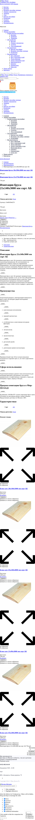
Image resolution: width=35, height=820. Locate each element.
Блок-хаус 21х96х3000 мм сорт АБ (13, 651)
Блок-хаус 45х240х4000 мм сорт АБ (14, 570)
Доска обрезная (15, 59)
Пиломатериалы (9, 23)
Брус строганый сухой (17, 57)
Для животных (11, 48)
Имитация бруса (16, 62)
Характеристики (9, 246)
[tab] (19, 245)
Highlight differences (11, 791)
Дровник (6, 13)
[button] (30, 816)
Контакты (7, 70)
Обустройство (11, 39)
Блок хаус (14, 67)
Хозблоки (7, 21)
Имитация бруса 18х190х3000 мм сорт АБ (16, 170)
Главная (6, 30)
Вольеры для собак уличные (12, 10)
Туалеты (6, 20)
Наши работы (8, 68)
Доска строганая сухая (17, 60)
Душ (5, 15)
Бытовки (6, 8)
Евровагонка (15, 65)
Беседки (6, 7)
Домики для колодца (10, 12)
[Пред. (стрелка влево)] (0, 819)
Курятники (7, 18)
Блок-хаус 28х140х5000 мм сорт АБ (14, 489)
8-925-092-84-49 (5, 159)
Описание (7, 244)
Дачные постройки (9, 31)
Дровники (14, 38)
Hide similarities (10, 789)
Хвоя (14, 199)
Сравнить (3, 219)
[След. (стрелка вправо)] (2, 819)
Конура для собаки (9, 16)
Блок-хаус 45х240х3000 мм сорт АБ (14, 733)
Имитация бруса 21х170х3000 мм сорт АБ (16, 177)
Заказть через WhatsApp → (8, 217)
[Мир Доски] (4, 1)
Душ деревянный (16, 46)
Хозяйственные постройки (15, 33)
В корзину (29, 814)
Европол (13, 64)
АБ (14, 194)
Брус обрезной (15, 56)
